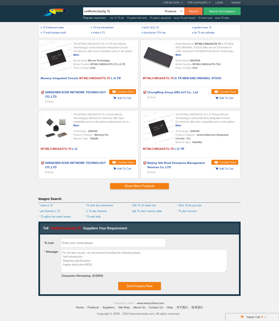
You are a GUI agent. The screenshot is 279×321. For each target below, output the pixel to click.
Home (80, 307)
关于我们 (182, 307)
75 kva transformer (103, 27)
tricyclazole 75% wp (155, 32)
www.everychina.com (150, 303)
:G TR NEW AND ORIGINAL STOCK (182, 78)
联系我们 (197, 307)
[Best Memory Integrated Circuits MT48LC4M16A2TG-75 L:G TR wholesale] (56, 58)
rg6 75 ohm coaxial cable (147, 211)
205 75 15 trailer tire (144, 205)
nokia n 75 (99, 32)
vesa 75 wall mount (184, 18)
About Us (139, 307)
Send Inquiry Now (140, 286)
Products (93, 307)
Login (219, 2)
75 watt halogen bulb (54, 32)
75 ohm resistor (187, 211)
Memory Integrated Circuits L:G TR (81, 78)
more (76, 54)
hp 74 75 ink (117, 18)
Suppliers (109, 307)
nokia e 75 (46, 205)
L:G (59, 148)
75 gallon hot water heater (55, 216)
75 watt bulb (93, 216)
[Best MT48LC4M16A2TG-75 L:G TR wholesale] (158, 129)
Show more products (139, 186)
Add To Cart (124, 98)
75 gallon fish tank (137, 18)
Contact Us (156, 307)
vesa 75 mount (223, 18)
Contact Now (125, 91)
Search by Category (222, 11)
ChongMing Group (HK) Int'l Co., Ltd (172, 92)
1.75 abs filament (96, 211)
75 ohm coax (205, 18)
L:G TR (163, 148)
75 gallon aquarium (160, 18)
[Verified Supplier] (43, 92)
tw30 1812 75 (151, 27)
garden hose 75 (203, 27)
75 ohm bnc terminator (99, 205)
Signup (236, 2)
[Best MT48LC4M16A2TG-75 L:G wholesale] (56, 129)
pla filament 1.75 (50, 211)
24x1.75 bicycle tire (189, 205)
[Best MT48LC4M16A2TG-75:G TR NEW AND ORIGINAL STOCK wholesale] (158, 58)
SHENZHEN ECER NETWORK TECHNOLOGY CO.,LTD (75, 94)
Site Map (124, 307)
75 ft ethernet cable (53, 27)
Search (193, 11)
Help (170, 307)
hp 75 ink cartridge (204, 32)
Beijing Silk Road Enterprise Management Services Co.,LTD (176, 165)
